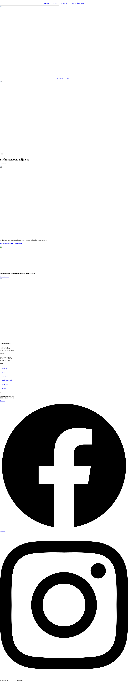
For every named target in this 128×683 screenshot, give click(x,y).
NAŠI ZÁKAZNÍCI (78, 3)
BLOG (69, 79)
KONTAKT (60, 79)
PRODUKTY (65, 3)
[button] (64, 154)
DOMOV (47, 3)
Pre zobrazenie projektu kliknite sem (11, 243)
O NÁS (55, 3)
